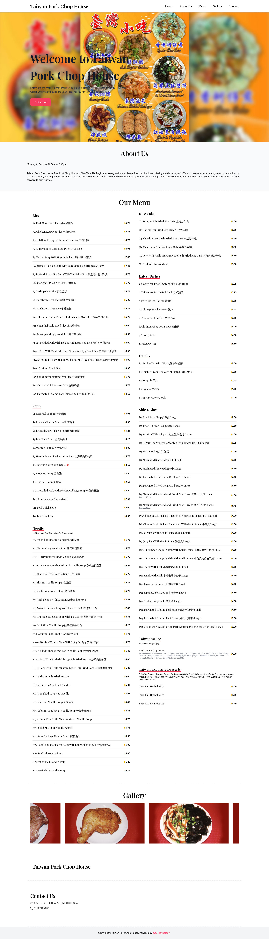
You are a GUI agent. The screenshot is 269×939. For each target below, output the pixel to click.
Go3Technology (161, 932)
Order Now (41, 102)
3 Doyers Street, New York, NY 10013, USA (56, 903)
